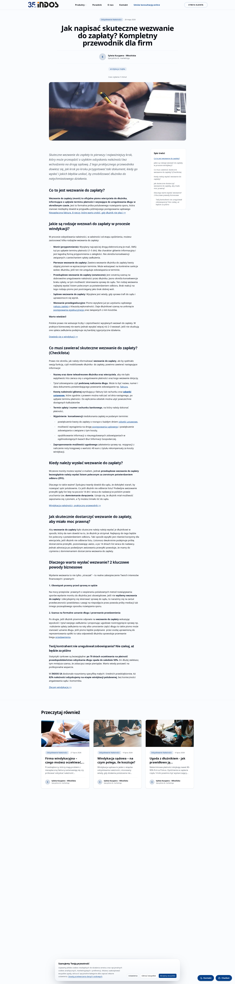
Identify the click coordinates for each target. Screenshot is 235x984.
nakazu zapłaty (61, 306)
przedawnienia (62, 637)
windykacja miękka (117, 69)
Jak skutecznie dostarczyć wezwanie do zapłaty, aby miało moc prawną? (167, 186)
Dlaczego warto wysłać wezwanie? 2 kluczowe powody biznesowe (168, 194)
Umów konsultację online (147, 5)
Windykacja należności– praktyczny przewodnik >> (75, 505)
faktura (124, 386)
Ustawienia (132, 976)
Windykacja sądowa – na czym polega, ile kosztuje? (116, 760)
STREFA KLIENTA (195, 5)
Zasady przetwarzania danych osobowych (85, 976)
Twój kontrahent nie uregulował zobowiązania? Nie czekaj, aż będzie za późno (169, 202)
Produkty (80, 5)
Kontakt (123, 5)
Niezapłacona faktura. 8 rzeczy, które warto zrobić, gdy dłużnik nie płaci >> (87, 212)
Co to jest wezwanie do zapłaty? (167, 158)
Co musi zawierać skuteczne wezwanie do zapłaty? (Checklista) (167, 171)
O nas (110, 5)
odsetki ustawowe (128, 421)
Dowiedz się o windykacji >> (63, 336)
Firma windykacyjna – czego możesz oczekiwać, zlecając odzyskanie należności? (63, 764)
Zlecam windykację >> (60, 687)
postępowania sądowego (105, 426)
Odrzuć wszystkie (149, 976)
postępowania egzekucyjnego (69, 309)
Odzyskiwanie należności (111, 19)
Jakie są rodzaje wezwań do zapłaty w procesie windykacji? (168, 164)
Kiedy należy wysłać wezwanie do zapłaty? (167, 177)
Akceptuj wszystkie (167, 976)
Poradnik (97, 5)
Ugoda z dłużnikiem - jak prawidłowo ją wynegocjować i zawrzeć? (168, 762)
